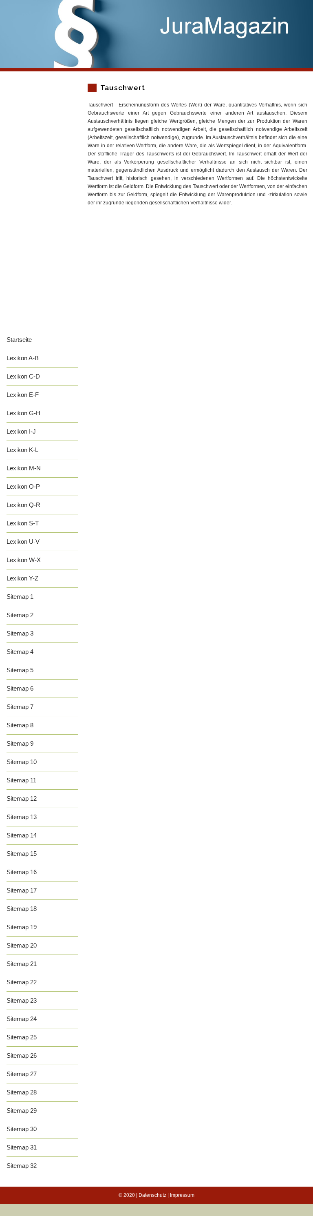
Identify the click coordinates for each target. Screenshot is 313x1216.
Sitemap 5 (20, 670)
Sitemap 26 (22, 1055)
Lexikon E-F (23, 394)
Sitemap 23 (22, 1000)
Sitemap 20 (22, 945)
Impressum (182, 1195)
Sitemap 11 (21, 780)
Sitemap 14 (22, 835)
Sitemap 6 (20, 688)
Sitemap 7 (20, 706)
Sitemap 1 (20, 596)
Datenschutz (152, 1195)
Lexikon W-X (24, 559)
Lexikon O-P (23, 486)
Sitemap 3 (20, 633)
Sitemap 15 (22, 853)
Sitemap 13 (22, 816)
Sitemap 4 (20, 651)
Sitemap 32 (22, 1165)
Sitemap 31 (22, 1147)
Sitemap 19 (22, 927)
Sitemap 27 (22, 1073)
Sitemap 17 (22, 890)
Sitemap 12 (22, 798)
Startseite (19, 339)
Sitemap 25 (22, 1037)
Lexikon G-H (23, 413)
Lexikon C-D (23, 376)
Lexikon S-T (23, 523)
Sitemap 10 (22, 761)
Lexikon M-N (24, 468)
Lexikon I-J (21, 431)
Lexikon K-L (22, 449)
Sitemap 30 (22, 1128)
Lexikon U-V (23, 541)
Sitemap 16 (22, 871)
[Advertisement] (42, 208)
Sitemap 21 (22, 963)
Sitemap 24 (22, 1018)
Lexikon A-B (23, 357)
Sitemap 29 (22, 1110)
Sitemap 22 (22, 982)
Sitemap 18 (22, 908)
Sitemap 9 (20, 743)
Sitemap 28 (22, 1092)
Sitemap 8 (20, 725)
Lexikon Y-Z (22, 578)
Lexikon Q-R (23, 504)
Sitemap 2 (20, 614)
